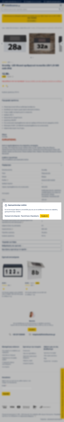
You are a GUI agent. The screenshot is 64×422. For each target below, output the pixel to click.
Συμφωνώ (44, 216)
